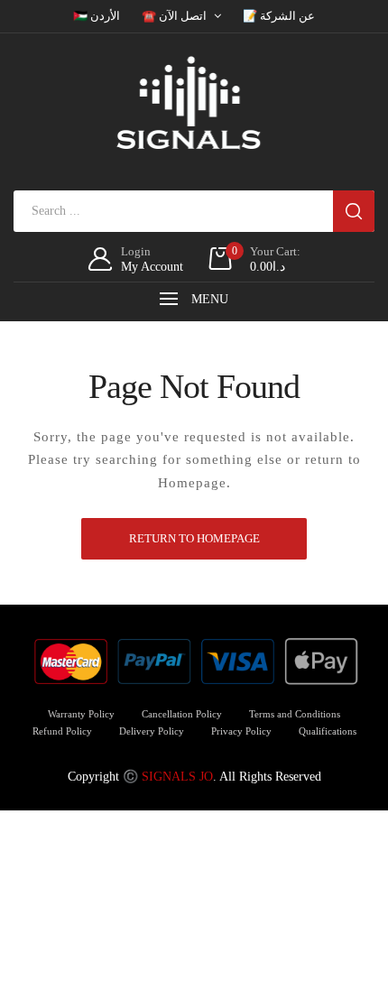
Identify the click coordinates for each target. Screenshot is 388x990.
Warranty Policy (81, 713)
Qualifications (327, 731)
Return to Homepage (194, 538)
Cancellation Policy (182, 713)
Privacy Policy (241, 731)
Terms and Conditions (294, 713)
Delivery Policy (151, 731)
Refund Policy (62, 731)
